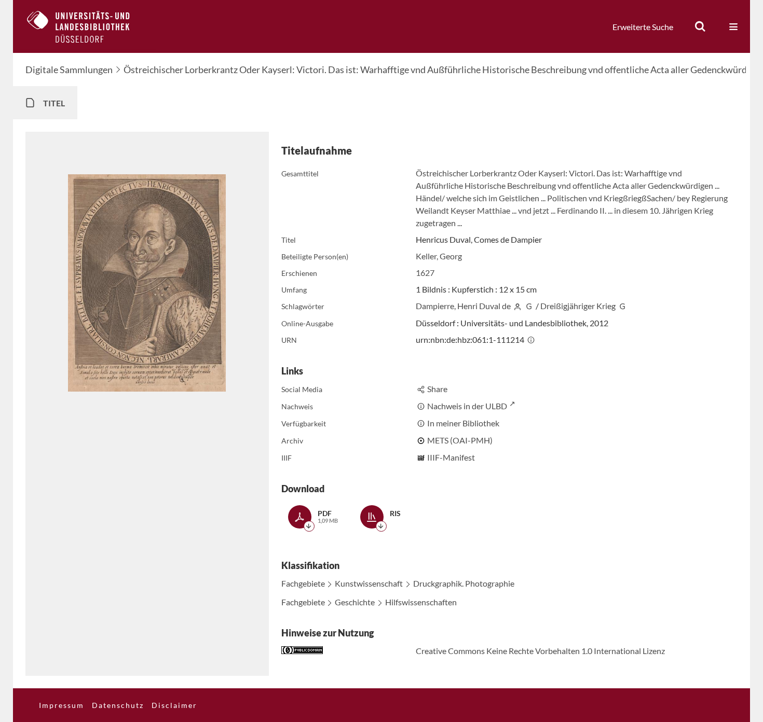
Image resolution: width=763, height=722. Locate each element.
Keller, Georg (439, 256)
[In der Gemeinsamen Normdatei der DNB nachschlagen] (529, 306)
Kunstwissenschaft (369, 583)
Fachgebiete (303, 583)
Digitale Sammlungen (69, 69)
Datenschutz (118, 705)
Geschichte (355, 602)
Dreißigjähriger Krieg (578, 306)
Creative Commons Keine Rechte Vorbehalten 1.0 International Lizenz (540, 651)
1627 (425, 272)
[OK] (700, 26)
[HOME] (86, 26)
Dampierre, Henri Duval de (463, 306)
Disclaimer (174, 705)
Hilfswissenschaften (421, 602)
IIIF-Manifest (451, 457)
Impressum (61, 705)
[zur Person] (517, 306)
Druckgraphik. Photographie (463, 583)
